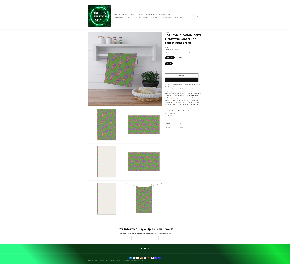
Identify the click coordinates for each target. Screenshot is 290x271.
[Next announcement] (167, 1)
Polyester (179, 57)
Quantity (167, 67)
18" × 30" (169, 63)
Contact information (128, 260)
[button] (123, 14)
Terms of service (144, 260)
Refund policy (136, 260)
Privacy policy (112, 260)
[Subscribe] (157, 238)
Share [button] (168, 135)
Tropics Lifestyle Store (95, 260)
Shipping (167, 49)
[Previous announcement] (123, 1)
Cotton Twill (170, 57)
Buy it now (181, 80)
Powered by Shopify (104, 260)
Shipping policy (120, 260)
